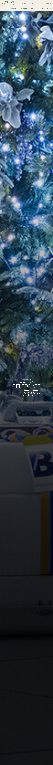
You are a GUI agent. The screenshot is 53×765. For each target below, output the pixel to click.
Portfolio (41, 8)
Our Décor (23, 8)
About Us (6, 8)
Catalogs (32, 8)
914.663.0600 (29, 3)
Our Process (14, 8)
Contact (48, 8)
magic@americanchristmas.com (39, 3)
